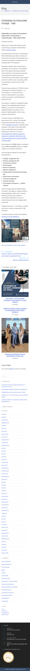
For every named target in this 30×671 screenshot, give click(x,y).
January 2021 (4, 530)
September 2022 (5, 476)
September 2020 (5, 538)
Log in (3, 609)
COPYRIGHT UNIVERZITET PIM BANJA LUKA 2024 (15, 669)
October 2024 (5, 420)
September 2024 (5, 422)
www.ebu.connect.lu (12, 125)
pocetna (3, 573)
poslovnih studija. (11, 50)
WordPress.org (5, 614)
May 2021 (4, 519)
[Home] (2, 11)
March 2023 (4, 459)
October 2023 (5, 442)
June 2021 (4, 516)
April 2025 (4, 417)
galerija (3, 570)
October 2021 (5, 507)
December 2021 (5, 502)
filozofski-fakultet (5, 567)
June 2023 (4, 451)
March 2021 (4, 524)
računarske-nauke (6, 578)
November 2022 (5, 471)
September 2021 (5, 510)
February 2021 (5, 527)
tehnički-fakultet (5, 598)
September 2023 (5, 445)
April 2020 (4, 547)
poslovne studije (16, 245)
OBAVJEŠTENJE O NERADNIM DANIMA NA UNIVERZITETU (14, 389)
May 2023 (4, 454)
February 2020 (5, 553)
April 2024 (4, 428)
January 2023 (4, 465)
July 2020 (4, 541)
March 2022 (4, 493)
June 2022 (4, 485)
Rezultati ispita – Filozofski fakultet (9, 581)
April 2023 (4, 456)
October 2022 (5, 473)
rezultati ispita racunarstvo (8, 592)
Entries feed (4, 611)
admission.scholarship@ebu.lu (10, 216)
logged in (11, 369)
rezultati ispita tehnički (7, 595)
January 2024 (4, 437)
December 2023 (5, 439)
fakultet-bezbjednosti (6, 564)
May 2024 (4, 425)
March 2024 (4, 431)
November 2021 (5, 504)
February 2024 (5, 434)
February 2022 (5, 496)
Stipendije (23, 245)
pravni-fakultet (5, 575)
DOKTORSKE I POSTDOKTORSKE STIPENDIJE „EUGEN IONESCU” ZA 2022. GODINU (15, 300)
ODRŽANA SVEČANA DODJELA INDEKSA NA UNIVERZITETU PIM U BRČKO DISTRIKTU (15, 310)
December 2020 (5, 533)
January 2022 (4, 499)
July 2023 (4, 448)
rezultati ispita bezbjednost (8, 584)
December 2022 (5, 468)
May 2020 (4, 544)
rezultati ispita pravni (6, 589)
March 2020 (4, 550)
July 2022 (4, 482)
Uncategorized (5, 601)
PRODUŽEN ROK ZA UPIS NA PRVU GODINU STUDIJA (13, 392)
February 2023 (5, 462)
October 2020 (5, 536)
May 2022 (4, 488)
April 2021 (4, 522)
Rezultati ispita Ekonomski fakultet (9, 587)
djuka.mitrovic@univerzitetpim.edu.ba (17, 644)
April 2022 (4, 490)
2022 (5, 245)
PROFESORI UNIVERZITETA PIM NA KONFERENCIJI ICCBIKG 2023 (15, 355)
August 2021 (4, 513)
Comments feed (5, 612)
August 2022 (4, 479)
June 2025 (4, 414)
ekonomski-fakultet (6, 561)
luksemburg (9, 245)
